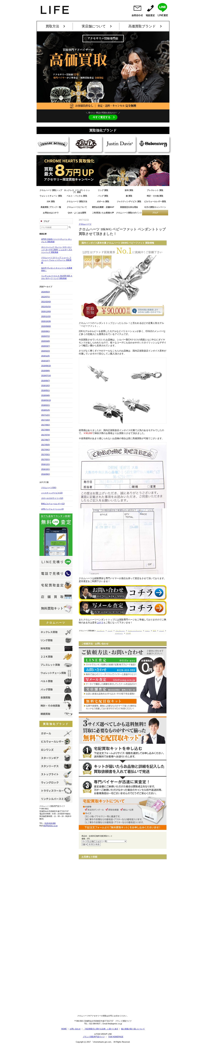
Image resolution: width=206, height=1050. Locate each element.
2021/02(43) (46, 302)
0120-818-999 (50, 823)
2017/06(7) (45, 440)
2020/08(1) (45, 331)
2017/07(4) (45, 435)
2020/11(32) (46, 316)
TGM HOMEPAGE (115, 1037)
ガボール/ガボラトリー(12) (52, 498)
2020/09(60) (46, 326)
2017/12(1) (45, 415)
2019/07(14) (46, 376)
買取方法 (52, 26)
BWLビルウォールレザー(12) (53, 504)
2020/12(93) (46, 311)
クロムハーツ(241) (48, 488)
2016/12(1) (45, 464)
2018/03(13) (46, 400)
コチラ (100, 622)
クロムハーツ (56, 622)
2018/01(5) (45, 410)
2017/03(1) (45, 454)
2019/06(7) (45, 381)
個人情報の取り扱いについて (133, 1029)
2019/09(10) (46, 366)
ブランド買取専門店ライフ (94, 1037)
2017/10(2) (45, 420)
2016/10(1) (45, 469)
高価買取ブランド (142, 26)
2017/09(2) (45, 425)
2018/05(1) (45, 390)
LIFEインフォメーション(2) (52, 509)
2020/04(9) (45, 341)
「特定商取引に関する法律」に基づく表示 (101, 1029)
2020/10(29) (46, 321)
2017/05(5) (45, 445)
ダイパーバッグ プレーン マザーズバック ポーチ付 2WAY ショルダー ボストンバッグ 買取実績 (56, 249)
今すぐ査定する (101, 117)
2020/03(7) (45, 346)
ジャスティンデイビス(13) (52, 493)
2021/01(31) (46, 307)
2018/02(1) (45, 405)
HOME (64, 1029)
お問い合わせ (75, 1029)
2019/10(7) (45, 361)
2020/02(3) (45, 351)
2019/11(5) (45, 356)
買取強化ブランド (56, 724)
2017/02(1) (45, 459)
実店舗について (94, 26)
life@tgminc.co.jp (50, 826)
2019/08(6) (45, 371)
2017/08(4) (45, 430)
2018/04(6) (45, 395)
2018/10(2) (45, 386)
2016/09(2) (45, 474)
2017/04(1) (45, 450)
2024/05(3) (45, 292)
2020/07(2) (45, 336)
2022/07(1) (45, 297)
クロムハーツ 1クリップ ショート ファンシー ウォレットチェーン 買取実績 (56, 260)
